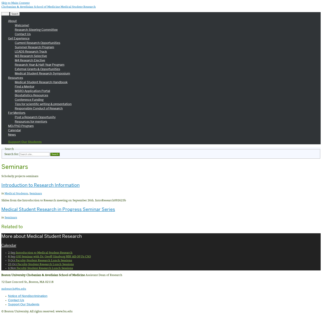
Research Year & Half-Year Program (39, 65)
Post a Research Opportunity (35, 117)
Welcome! (22, 25)
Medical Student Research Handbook (41, 82)
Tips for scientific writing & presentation (43, 104)
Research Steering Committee (36, 30)
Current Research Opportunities (37, 43)
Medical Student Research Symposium (42, 73)
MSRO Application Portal (32, 91)
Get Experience (19, 38)
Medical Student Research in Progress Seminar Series (58, 209)
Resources (15, 78)
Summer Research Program (34, 47)
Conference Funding (29, 100)
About (12, 21)
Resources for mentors (31, 121)
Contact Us (23, 34)
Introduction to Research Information (40, 185)
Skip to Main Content (15, 3)
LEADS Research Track (31, 51)
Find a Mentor (24, 86)
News (12, 135)
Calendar (14, 130)
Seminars (35, 193)
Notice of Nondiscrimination (27, 296)
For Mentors (16, 113)
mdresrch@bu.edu (13, 289)
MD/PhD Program (21, 126)
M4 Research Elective (30, 60)
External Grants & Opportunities (37, 69)
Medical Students (16, 193)
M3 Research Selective (31, 56)
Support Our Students (25, 142)
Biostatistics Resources (31, 95)
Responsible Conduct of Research (39, 108)
